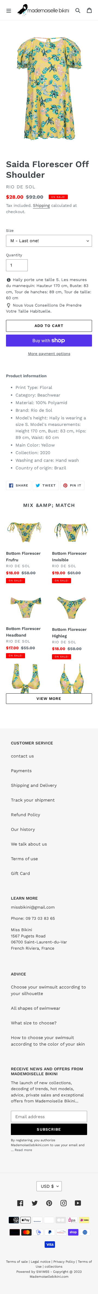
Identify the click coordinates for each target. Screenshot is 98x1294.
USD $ (47, 1186)
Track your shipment (33, 800)
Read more (23, 1150)
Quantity (14, 255)
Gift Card (20, 873)
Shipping (41, 205)
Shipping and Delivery (34, 785)
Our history (23, 829)
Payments (21, 770)
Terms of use (24, 858)
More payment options (49, 353)
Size (10, 230)
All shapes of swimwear (35, 1008)
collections (53, 1266)
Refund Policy (25, 814)
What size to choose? (34, 1022)
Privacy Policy (64, 1262)
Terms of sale (17, 1262)
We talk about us (29, 844)
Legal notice (40, 1262)
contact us (22, 756)
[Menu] (8, 10)
